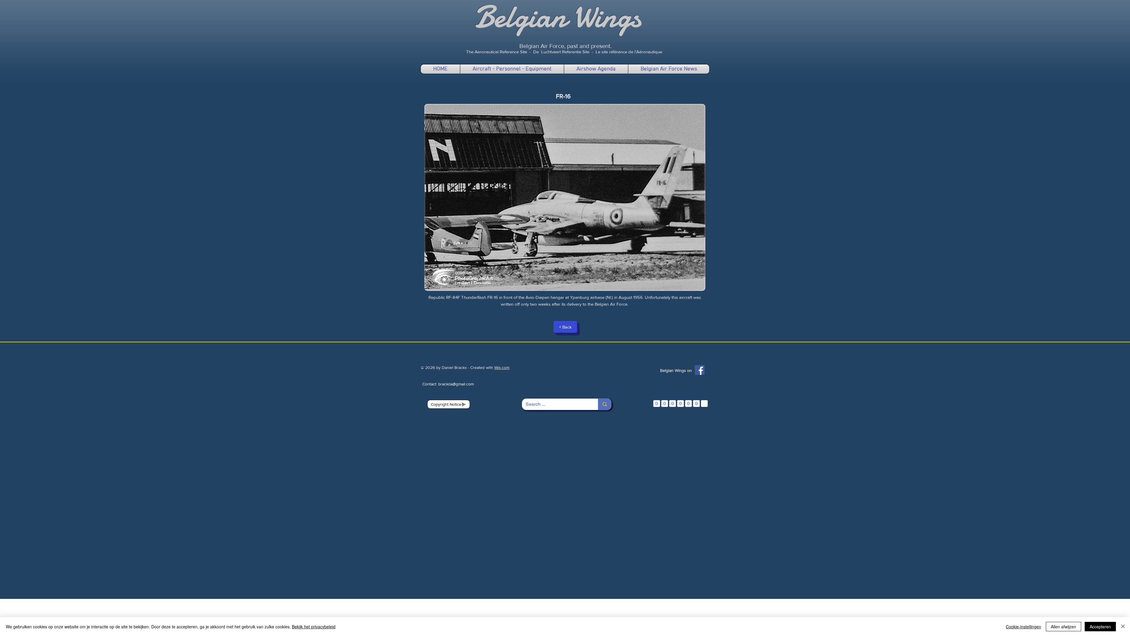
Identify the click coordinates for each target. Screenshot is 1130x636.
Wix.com (501, 367)
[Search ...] (604, 404)
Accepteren (1100, 627)
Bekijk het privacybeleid (313, 627)
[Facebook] (699, 370)
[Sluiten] (1122, 626)
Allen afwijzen (1063, 627)
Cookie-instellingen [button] (1023, 627)
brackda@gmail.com (456, 384)
